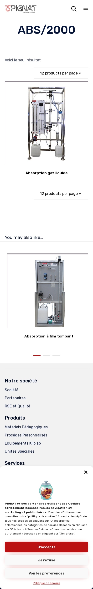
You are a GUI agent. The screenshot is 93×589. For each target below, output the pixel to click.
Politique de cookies (46, 583)
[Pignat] (21, 9)
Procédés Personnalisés (26, 435)
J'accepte (47, 547)
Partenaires (15, 398)
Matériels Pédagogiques (26, 427)
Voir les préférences (47, 573)
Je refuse (46, 560)
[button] (85, 472)
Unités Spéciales (19, 451)
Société (11, 390)
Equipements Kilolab (23, 443)
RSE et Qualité (17, 406)
